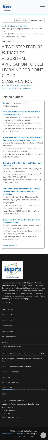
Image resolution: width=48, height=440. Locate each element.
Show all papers (11, 106)
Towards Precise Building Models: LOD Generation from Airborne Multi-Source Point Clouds (23, 138)
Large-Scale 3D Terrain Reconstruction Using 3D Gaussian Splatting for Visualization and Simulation (22, 191)
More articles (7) (10, 245)
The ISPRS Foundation (10, 372)
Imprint (20, 434)
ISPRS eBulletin (8, 320)
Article (18, 20)
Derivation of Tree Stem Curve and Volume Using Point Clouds (22, 164)
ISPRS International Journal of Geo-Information (20, 366)
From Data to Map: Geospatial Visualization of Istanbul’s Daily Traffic (21, 113)
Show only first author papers (16, 103)
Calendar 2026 (7, 326)
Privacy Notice (7, 434)
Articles (5, 26)
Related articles (37, 20)
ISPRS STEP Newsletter (10, 383)
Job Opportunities (9, 337)
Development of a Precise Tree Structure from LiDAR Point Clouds (21, 221)
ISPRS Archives (7, 309)
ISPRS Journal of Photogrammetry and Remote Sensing (23, 353)
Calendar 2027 (7, 331)
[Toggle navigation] (42, 5)
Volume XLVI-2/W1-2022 (18, 26)
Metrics (25, 20)
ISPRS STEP (6, 377)
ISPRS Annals (7, 315)
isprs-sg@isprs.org (14, 417)
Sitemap (5, 342)
